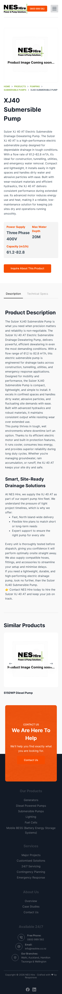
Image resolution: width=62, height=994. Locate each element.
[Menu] (54, 8)
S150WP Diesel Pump (18, 692)
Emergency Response (31, 877)
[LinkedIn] (34, 989)
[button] (31, 55)
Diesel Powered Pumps (31, 805)
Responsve (31, 977)
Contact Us (31, 912)
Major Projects (31, 855)
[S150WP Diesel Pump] (31, 660)
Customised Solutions (31, 860)
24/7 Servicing (31, 866)
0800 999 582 (37, 8)
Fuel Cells (31, 822)
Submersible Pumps (31, 811)
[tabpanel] (31, 451)
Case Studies (30, 906)
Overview (31, 901)
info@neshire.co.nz (35, 948)
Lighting (31, 816)
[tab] (13, 293)
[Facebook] (28, 989)
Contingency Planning (31, 872)
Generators (31, 800)
